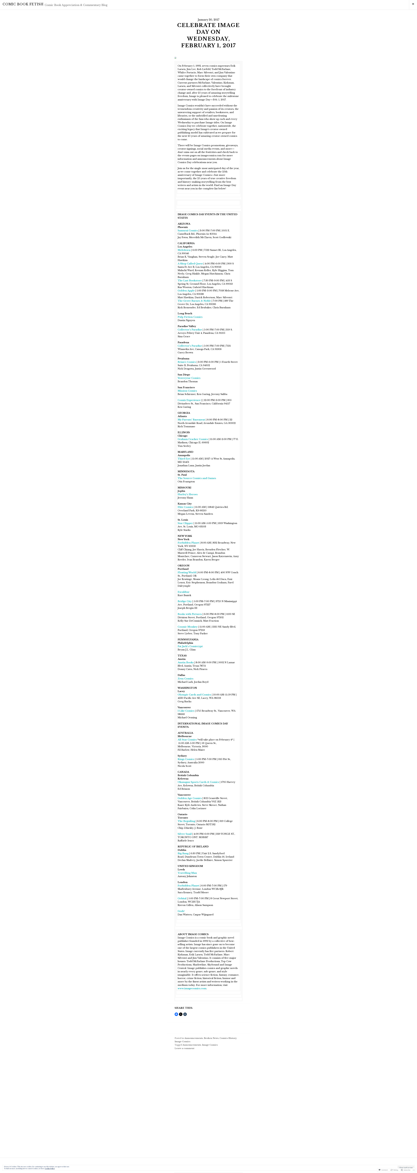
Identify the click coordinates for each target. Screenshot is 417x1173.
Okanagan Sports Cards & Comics (198, 782)
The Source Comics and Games (197, 478)
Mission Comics (187, 390)
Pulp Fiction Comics (190, 317)
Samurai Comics (188, 230)
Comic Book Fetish (23, 4)
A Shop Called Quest (190, 263)
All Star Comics (187, 739)
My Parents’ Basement (191, 419)
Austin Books (186, 662)
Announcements (194, 1038)
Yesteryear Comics (189, 378)
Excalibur (183, 592)
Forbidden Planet (188, 542)
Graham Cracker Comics (193, 439)
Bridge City (185, 601)
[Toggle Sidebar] (413, 5)
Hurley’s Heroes (188, 494)
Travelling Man (188, 873)
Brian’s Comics (187, 362)
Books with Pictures (190, 614)
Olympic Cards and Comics (194, 694)
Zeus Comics (185, 678)
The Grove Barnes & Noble (194, 300)
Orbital (182, 898)
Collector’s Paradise (190, 329)
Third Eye (184, 458)
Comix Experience (189, 400)
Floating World (187, 572)
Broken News (211, 1038)
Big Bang (183, 853)
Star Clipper (185, 523)
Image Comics (182, 1041)
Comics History (228, 1038)
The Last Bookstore (190, 280)
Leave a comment (184, 1048)
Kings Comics (186, 759)
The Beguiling (186, 821)
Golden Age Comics (190, 798)
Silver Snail (185, 833)
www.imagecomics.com (192, 988)
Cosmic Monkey (188, 626)
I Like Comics (186, 710)
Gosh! (181, 911)
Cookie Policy (50, 1168)
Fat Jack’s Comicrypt (190, 646)
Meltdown (184, 250)
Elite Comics (185, 507)
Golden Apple (186, 290)
